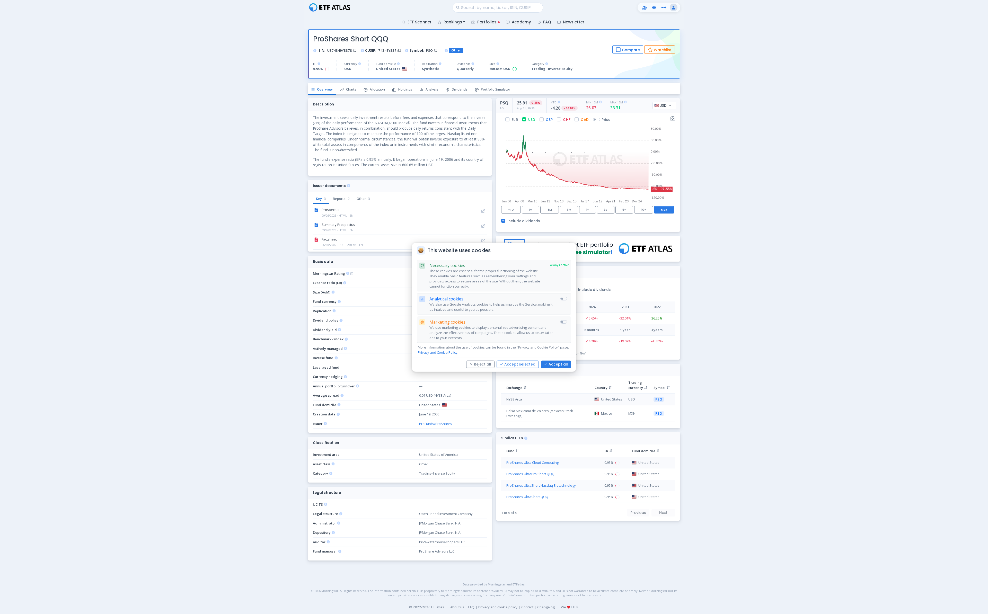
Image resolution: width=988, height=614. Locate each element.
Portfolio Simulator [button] (495, 89)
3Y (605, 210)
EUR (514, 119)
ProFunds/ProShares (435, 423)
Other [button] (363, 198)
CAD (585, 119)
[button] (644, 7)
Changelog (546, 607)
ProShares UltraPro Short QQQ (530, 473)
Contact (527, 607)
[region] (588, 400)
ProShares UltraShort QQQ (527, 496)
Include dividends (523, 221)
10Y (643, 210)
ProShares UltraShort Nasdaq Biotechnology (541, 485)
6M (569, 210)
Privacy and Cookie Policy (437, 352)
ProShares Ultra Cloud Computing (532, 462)
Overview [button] (325, 89)
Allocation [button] (377, 89)
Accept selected (519, 364)
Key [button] (321, 198)
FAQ (471, 607)
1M (530, 210)
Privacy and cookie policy (497, 607)
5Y (624, 210)
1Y (587, 210)
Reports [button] (341, 198)
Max (664, 210)
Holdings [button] (405, 89)
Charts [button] (351, 89)
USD (531, 119)
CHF (566, 119)
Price (606, 119)
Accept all (558, 364)
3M (550, 210)
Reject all (482, 364)
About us (457, 607)
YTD (511, 210)
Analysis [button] (432, 89)
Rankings (453, 22)
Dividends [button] (459, 89)
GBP (549, 119)
